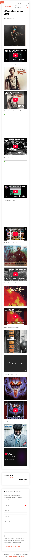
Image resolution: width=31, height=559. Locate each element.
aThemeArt (23, 556)
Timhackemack (8, 6)
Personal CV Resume (14, 556)
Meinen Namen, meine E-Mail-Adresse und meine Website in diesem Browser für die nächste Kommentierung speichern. (14, 540)
